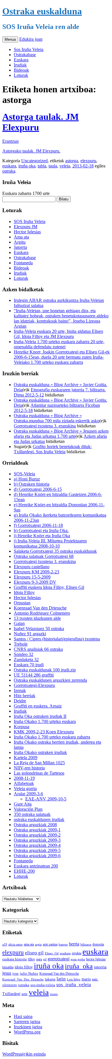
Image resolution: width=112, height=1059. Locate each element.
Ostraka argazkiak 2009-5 (37, 850)
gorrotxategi (58, 958)
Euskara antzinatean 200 (36, 865)
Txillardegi (11, 994)
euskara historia (14, 959)
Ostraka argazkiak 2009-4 (37, 845)
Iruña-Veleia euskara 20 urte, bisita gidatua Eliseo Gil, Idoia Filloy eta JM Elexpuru (58, 334)
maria (86, 979)
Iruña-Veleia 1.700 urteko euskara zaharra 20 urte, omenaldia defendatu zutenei (59, 344)
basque (63, 944)
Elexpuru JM (25, 226)
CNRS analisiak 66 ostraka (38, 649)
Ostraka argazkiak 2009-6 (37, 855)
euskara (9, 165)
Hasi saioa (23, 1016)
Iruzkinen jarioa (28, 1026)
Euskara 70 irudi (29, 664)
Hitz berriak (24, 695)
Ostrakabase (25, 54)
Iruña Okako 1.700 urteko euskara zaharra (52, 736)
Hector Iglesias (27, 231)
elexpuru (88, 160)
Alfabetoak (24, 783)
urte (25, 994)
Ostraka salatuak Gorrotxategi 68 (44, 556)
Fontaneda (23, 262)
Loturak (21, 75)
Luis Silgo (73, 979)
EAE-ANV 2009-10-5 (45, 798)
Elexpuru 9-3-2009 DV (35, 582)
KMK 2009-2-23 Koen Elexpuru (44, 731)
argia (38, 944)
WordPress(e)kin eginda (24, 1054)
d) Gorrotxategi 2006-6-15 (38, 489)
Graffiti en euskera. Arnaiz (38, 706)
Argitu (20, 242)
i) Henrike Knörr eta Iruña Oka (42, 535)
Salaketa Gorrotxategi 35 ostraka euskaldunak (55, 551)
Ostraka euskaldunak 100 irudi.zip (45, 669)
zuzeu (54, 994)
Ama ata (21, 237)
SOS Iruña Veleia (29, 221)
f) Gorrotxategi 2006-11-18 (38, 525)
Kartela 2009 (25, 757)
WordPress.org (27, 1031)
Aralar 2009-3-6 (28, 793)
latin (61, 979)
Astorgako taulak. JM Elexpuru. (31, 151)
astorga (71, 160)
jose (15, 973)
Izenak (20, 690)
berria (74, 944)
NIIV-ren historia (29, 767)
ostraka (8, 171)
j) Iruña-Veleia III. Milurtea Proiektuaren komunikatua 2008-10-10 (50, 543)
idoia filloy (24, 967)
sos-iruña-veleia (42, 985)
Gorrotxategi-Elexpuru (34, 685)
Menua (10, 39)
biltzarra (85, 944)
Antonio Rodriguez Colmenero (42, 613)
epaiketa (65, 953)
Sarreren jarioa (27, 1021)
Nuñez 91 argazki (30, 633)
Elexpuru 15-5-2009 (32, 577)
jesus (6, 973)
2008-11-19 (24, 778)
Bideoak (21, 70)
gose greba (78, 959)
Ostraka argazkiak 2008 (35, 824)
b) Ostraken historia (31, 484)
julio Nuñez (29, 973)
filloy (31, 959)
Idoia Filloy (24, 592)
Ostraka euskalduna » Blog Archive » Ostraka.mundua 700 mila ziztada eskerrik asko (56, 418)
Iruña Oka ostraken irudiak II (40, 716)
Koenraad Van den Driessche (40, 607)
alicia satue (15, 944)
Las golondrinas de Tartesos (39, 773)
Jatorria (20, 247)
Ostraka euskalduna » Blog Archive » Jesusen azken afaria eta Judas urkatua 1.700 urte (61, 434)
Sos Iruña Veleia (28, 49)
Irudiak (20, 64)
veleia (64, 165)
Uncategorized (34, 160)
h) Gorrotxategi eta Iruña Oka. (41, 530)
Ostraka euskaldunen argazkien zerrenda (50, 680)
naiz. (95, 979)
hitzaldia (7, 967)
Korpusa (21, 726)
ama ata (29, 944)
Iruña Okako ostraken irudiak (40, 752)
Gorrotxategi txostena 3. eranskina (45, 425)
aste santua (50, 944)
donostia (98, 944)
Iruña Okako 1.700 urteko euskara (45, 721)
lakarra (50, 979)
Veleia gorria (25, 788)
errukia (76, 953)
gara (39, 959)
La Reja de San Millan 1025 (39, 762)
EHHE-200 (24, 871)
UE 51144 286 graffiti (34, 675)
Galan (19, 623)
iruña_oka (79, 966)
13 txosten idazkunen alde (37, 618)
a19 (4, 944)
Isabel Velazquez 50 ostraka (39, 628)
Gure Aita (23, 804)
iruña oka (26, 165)
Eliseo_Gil (52, 953)
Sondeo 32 (23, 654)
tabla (42, 165)
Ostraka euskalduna (42, 11)
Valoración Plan (28, 809)
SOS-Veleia (24, 473)
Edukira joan (31, 39)
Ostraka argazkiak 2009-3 (37, 840)
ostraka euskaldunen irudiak (39, 819)
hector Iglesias (96, 959)
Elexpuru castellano (31, 566)
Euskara (21, 59)
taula (53, 165)
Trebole (21, 644)
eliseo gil (34, 953)
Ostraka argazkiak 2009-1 (37, 829)
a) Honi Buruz (27, 478)
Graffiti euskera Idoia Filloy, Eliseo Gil (49, 587)
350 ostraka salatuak (32, 814)
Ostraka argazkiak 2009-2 (37, 835)
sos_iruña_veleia (73, 984)
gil (45, 959)
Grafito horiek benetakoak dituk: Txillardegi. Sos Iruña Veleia (53, 449)
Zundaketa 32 (26, 659)
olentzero (9, 985)
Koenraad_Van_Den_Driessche (23, 979)
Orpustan (22, 602)
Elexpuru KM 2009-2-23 (36, 571)
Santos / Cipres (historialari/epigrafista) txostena (57, 638)
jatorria (100, 967)
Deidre (20, 700)
